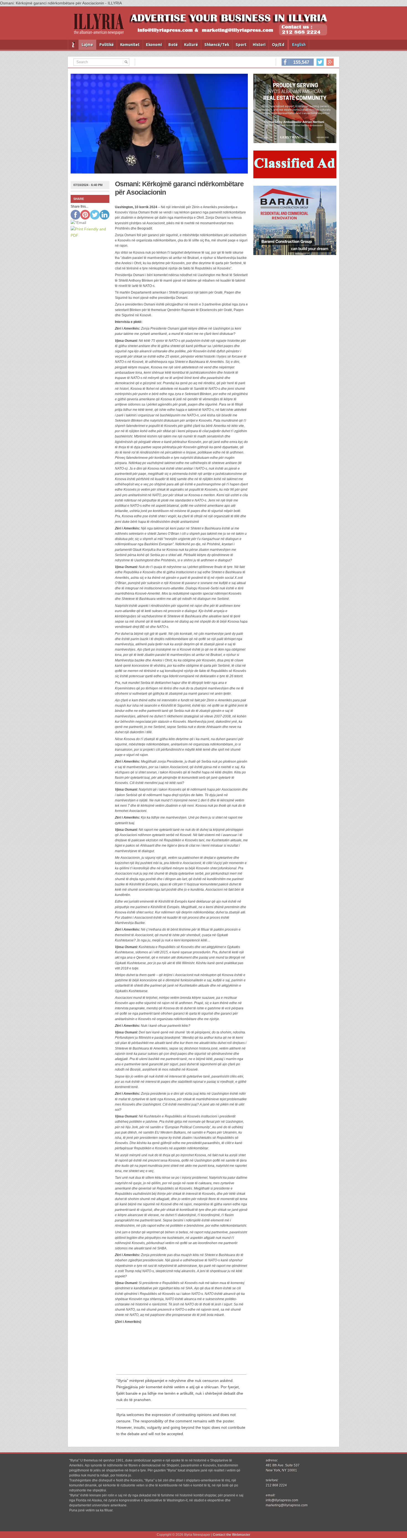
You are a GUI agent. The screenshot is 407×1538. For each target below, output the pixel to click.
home (73, 45)
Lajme (87, 44)
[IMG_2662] (294, 141)
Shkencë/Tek (216, 44)
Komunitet (130, 44)
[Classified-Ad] (294, 177)
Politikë (106, 44)
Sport (241, 44)
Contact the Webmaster (231, 1535)
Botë (173, 44)
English (299, 44)
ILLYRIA (101, 26)
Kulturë (191, 44)
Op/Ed (278, 44)
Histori (259, 44)
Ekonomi (154, 44)
